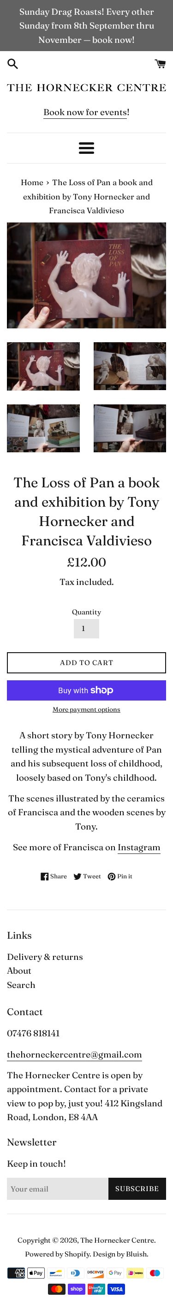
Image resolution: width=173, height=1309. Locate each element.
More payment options (86, 709)
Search (21, 984)
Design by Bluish (120, 1254)
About (19, 970)
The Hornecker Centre (117, 1240)
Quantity (86, 612)
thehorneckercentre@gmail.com (74, 1054)
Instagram (139, 847)
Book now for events (85, 111)
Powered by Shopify (57, 1254)
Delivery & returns (45, 956)
